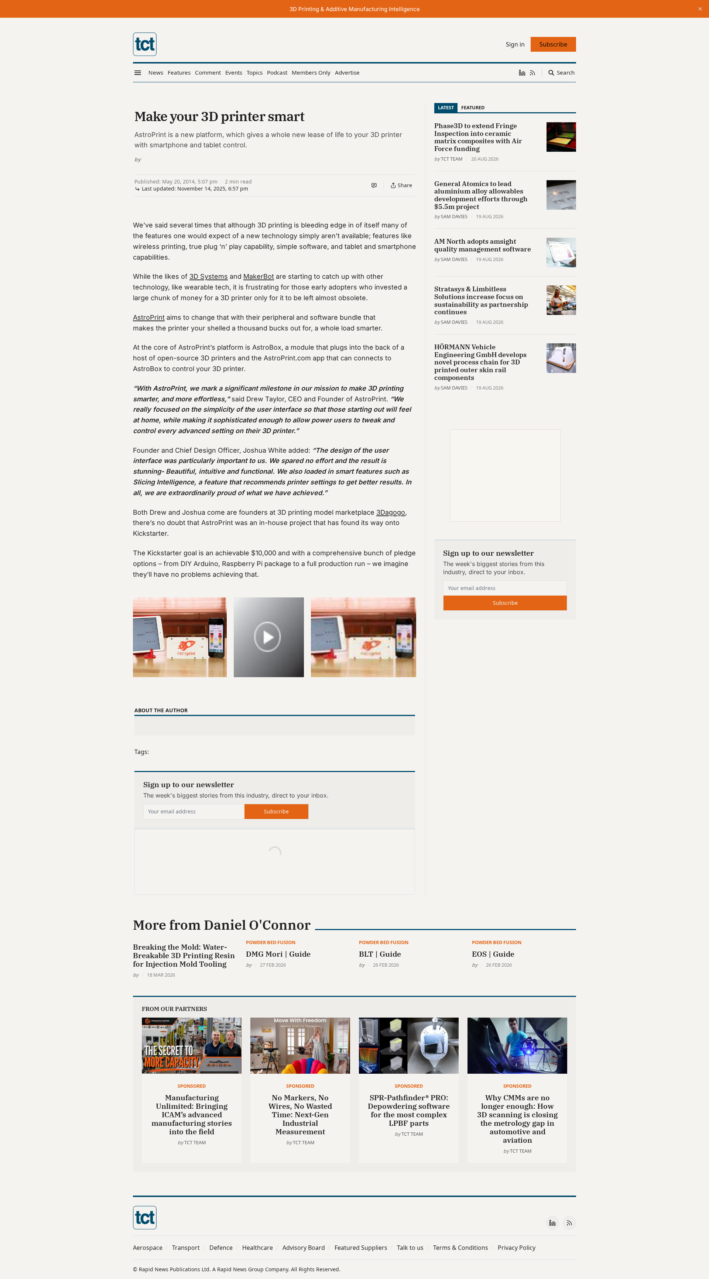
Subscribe (276, 811)
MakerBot (258, 276)
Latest (446, 107)
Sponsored (192, 1086)
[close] (700, 9)
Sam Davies (454, 216)
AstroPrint (149, 317)
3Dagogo (390, 512)
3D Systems (208, 276)
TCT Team (452, 158)
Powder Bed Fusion (270, 942)
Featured (472, 107)
